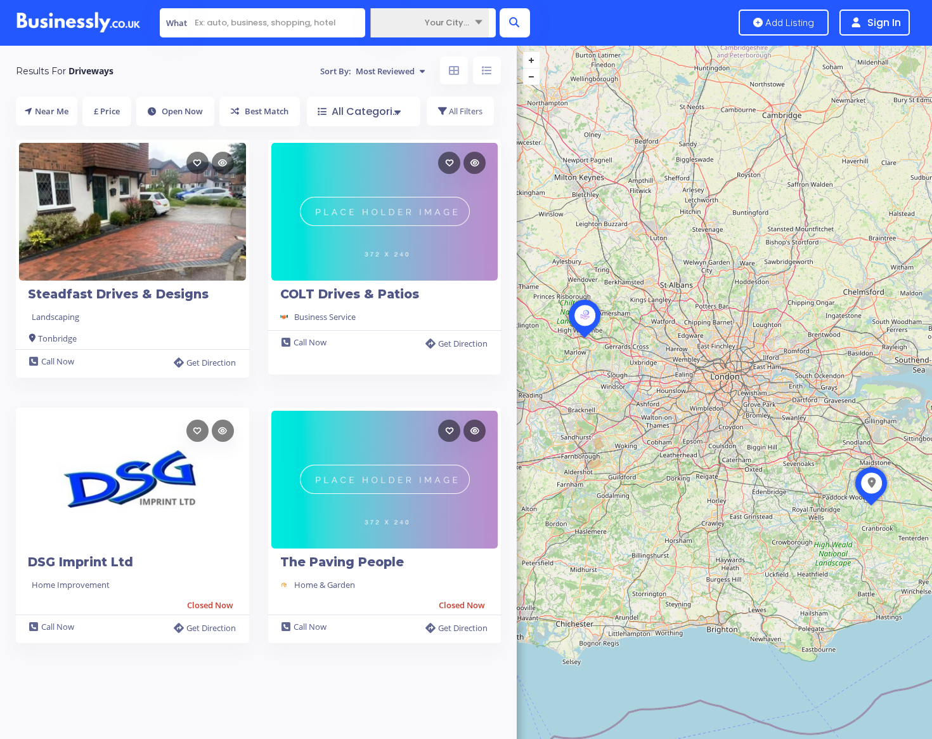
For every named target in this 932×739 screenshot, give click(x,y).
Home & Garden (324, 584)
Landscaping (55, 317)
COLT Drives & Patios (349, 294)
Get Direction (211, 362)
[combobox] (429, 22)
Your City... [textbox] (447, 23)
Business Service (325, 317)
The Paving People (342, 562)
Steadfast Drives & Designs (118, 294)
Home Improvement (71, 584)
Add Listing (788, 23)
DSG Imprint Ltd (80, 562)
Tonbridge (57, 338)
